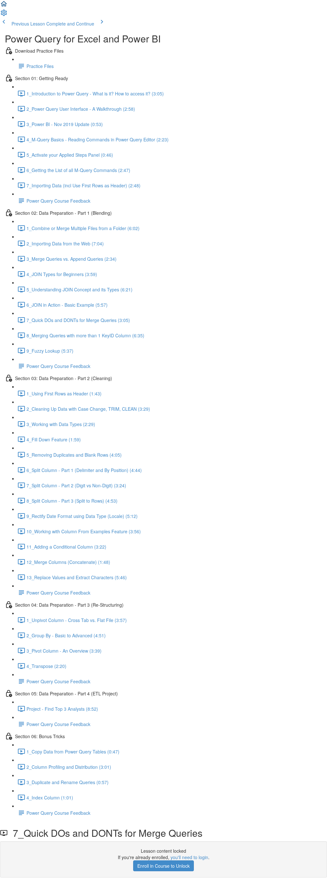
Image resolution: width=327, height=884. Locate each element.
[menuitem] (4, 14)
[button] (4, 6)
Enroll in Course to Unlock (163, 866)
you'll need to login (189, 857)
